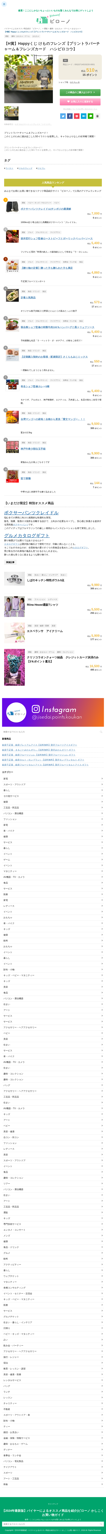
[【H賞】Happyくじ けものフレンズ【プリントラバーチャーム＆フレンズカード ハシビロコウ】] (83, 116)
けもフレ (41, 168)
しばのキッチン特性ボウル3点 (45, 580)
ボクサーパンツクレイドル (31, 512)
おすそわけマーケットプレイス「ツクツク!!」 (33, 124)
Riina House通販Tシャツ (42, 604)
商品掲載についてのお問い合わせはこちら (80, 109)
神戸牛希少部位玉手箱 (33, 448)
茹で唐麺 (26, 478)
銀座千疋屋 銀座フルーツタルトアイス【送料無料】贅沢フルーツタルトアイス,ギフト (45, 765)
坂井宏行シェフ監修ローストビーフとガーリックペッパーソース (57, 238)
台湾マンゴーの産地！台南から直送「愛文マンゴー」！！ (53, 419)
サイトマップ (53, 1504)
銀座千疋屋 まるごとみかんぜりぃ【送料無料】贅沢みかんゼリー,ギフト (38, 750)
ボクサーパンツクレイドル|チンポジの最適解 (46, 209)
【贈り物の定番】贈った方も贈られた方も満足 (47, 268)
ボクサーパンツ (20, 524)
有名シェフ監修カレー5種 (35, 386)
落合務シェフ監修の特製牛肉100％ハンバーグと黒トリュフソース (57, 327)
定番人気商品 (28, 297)
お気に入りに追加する (82, 101)
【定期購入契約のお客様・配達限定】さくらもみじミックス (54, 356)
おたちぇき (75, 82)
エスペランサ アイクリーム (45, 631)
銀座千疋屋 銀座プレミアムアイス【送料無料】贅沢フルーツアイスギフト (39, 745)
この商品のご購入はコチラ (79, 92)
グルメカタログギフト (27, 535)
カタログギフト (12, 544)
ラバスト (9, 168)
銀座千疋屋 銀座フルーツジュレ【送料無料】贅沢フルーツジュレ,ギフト (38, 755)
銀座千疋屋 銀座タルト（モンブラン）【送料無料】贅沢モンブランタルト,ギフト (43, 760)
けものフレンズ (25, 168)
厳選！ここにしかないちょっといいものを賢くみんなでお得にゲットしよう (53, 1520)
